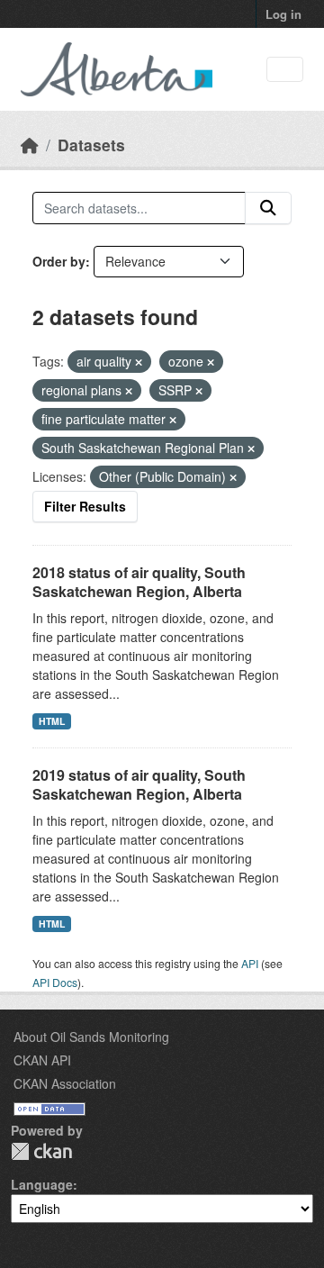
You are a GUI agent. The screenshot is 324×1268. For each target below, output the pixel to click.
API (249, 963)
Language (42, 1184)
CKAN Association (65, 1083)
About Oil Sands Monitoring (91, 1037)
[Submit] (268, 208)
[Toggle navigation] (284, 70)
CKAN (41, 1151)
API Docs (54, 982)
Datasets (91, 144)
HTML (52, 721)
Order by (59, 261)
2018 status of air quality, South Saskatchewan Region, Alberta (139, 582)
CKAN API (42, 1060)
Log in (284, 14)
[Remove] (138, 362)
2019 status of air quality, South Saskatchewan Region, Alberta (139, 784)
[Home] (30, 144)
